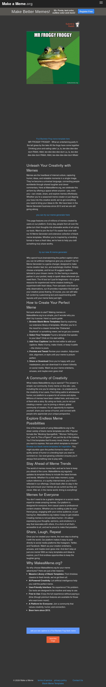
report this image (53, 639)
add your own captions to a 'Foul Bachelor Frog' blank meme (53, 630)
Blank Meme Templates (53, 683)
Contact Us (78, 680)
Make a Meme (17, 3)
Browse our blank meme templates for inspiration (48, 446)
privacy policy (60, 680)
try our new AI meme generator (53, 252)
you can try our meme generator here (53, 214)
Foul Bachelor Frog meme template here (53, 138)
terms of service (45, 680)
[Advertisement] (19, 70)
